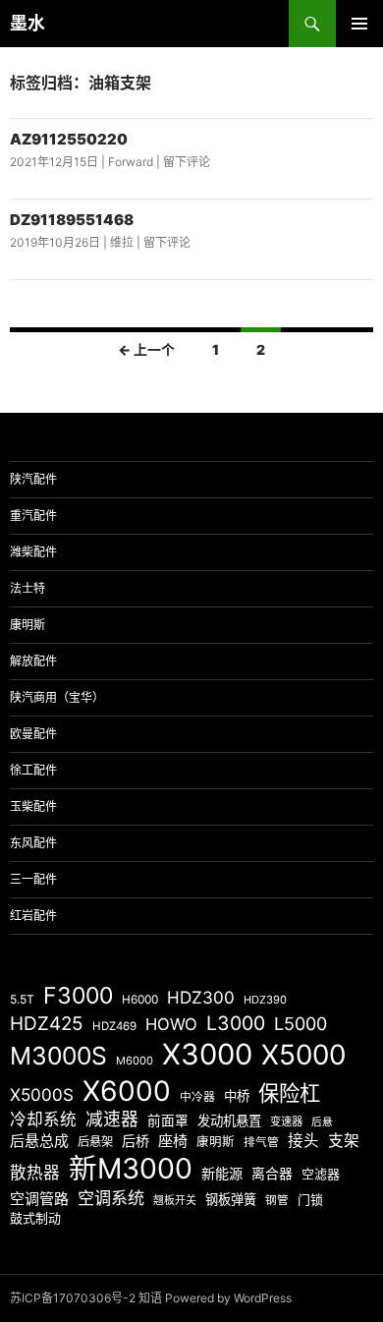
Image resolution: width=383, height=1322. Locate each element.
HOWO (171, 1024)
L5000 (300, 1023)
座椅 (173, 1140)
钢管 (277, 1200)
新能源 (222, 1173)
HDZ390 (265, 999)
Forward (130, 161)
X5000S (42, 1094)
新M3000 (130, 1168)
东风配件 (33, 842)
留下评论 (186, 161)
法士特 (27, 588)
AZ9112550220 (69, 139)
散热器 (35, 1172)
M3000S (58, 1055)
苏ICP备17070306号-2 (73, 1298)
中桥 (236, 1096)
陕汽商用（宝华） (57, 697)
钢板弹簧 (230, 1199)
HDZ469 (114, 1026)
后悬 (322, 1122)
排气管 (261, 1142)
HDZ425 (46, 1023)
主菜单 (359, 23)
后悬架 (95, 1141)
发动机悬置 (229, 1120)
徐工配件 (33, 770)
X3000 (207, 1054)
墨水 (27, 23)
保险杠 (289, 1093)
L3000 (235, 1023)
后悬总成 (39, 1140)
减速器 (111, 1119)
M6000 (134, 1060)
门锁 (310, 1199)
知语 (150, 1298)
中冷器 (197, 1097)
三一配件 (33, 879)
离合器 (272, 1173)
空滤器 (320, 1173)
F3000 (78, 995)
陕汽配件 (33, 479)
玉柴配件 (33, 806)
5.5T (22, 999)
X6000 (126, 1091)
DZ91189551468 (72, 219)
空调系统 (111, 1197)
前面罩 (168, 1120)
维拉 (122, 242)
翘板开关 (174, 1200)
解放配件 (33, 661)
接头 (303, 1140)
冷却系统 (43, 1119)
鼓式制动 (35, 1218)
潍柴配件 (33, 552)
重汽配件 (33, 515)
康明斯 (27, 624)
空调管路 (39, 1198)
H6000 (140, 999)
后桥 (135, 1140)
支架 (343, 1140)
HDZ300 (201, 997)
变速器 (286, 1121)
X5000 (303, 1054)
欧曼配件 (33, 733)
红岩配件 (33, 915)
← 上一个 (146, 349)
